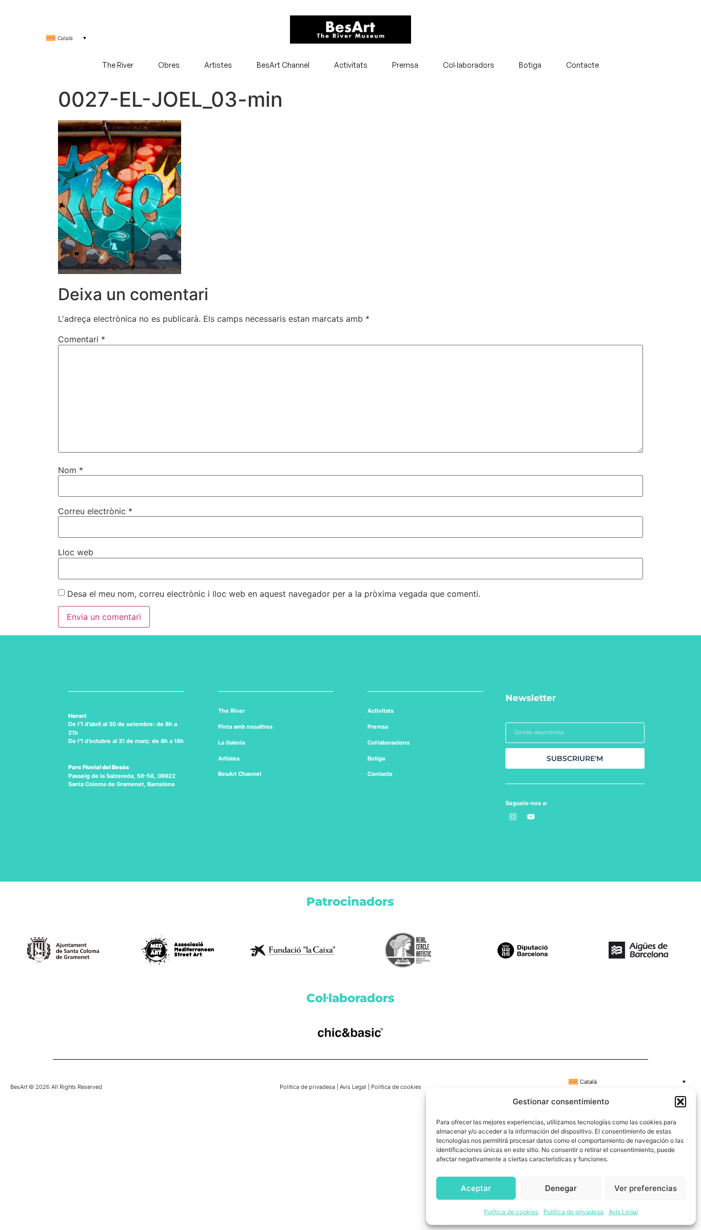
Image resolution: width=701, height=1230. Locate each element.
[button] (680, 1102)
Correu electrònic (95, 511)
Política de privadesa (573, 1212)
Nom (70, 470)
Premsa (405, 65)
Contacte (582, 65)
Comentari (81, 339)
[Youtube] (531, 817)
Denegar (561, 1188)
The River (117, 65)
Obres (169, 65)
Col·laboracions (388, 742)
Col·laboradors (468, 65)
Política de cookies (511, 1212)
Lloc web (75, 552)
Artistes (218, 65)
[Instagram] (513, 817)
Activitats (350, 65)
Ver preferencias (645, 1188)
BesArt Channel (283, 65)
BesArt (227, 773)
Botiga (530, 65)
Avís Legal (623, 1212)
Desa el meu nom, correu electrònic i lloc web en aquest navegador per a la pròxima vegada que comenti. (273, 594)
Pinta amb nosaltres (245, 726)
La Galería (231, 742)
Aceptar (476, 1188)
